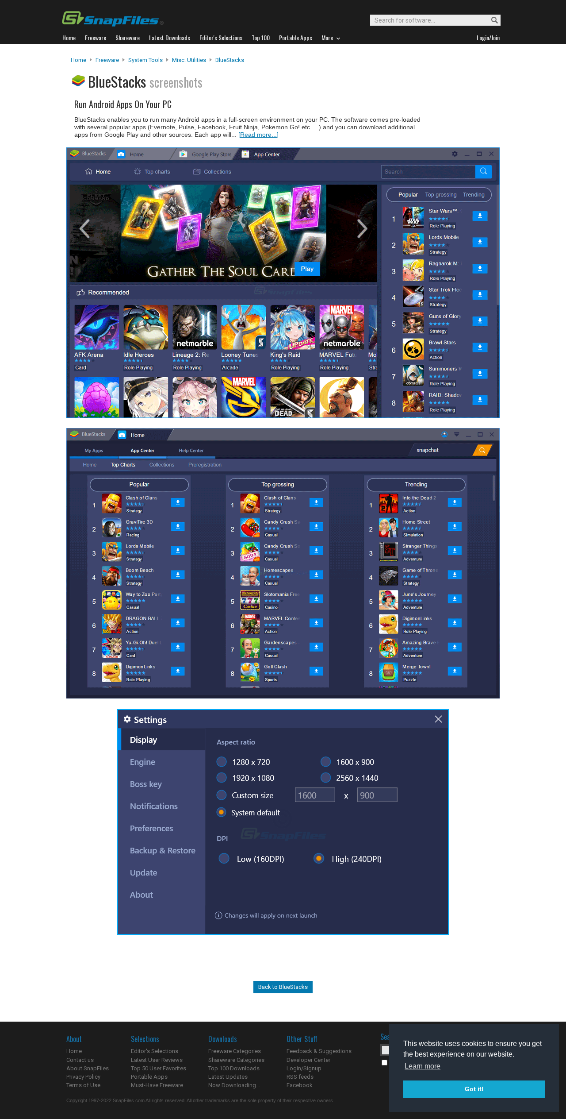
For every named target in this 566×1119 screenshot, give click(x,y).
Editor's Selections (154, 1051)
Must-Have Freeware (157, 1085)
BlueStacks (229, 60)
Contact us (80, 1060)
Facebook (300, 1085)
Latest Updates (228, 1076)
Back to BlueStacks (283, 987)
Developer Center (308, 1060)
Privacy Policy (83, 1076)
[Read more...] (258, 134)
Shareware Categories (236, 1060)
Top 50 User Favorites (158, 1068)
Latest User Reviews (157, 1060)
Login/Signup (304, 1068)
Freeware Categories (234, 1051)
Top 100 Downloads (234, 1068)
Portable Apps (149, 1076)
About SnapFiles (87, 1068)
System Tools (145, 60)
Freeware (107, 60)
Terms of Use (83, 1085)
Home (78, 60)
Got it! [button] (474, 1088)
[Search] (490, 21)
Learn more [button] (422, 1066)
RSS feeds (300, 1076)
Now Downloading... (234, 1085)
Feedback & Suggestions (319, 1051)
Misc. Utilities (189, 60)
